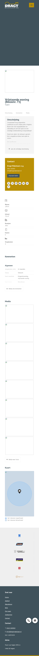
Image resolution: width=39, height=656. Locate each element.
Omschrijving (8, 113)
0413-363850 (11, 169)
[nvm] (19, 535)
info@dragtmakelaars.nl (14, 171)
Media (27, 113)
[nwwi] (19, 559)
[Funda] (19, 544)
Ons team (8, 611)
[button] (19, 491)
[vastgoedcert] (19, 551)
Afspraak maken (13, 176)
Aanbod (7, 601)
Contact (7, 618)
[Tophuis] (19, 576)
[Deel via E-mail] (27, 183)
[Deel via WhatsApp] (23, 183)
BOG (6, 608)
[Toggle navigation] (31, 5)
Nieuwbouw (8, 604)
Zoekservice (8, 615)
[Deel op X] (12, 183)
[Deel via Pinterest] (16, 183)
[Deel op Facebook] (8, 183)
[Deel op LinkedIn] (19, 183)
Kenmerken (19, 113)
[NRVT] (19, 568)
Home (7, 597)
